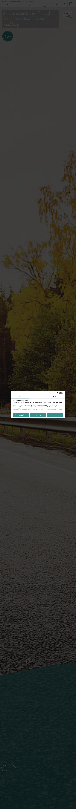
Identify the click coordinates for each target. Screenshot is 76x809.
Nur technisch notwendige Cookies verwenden (21, 415)
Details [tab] (38, 396)
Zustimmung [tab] (20, 396)
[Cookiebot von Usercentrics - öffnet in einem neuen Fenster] (58, 393)
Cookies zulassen (55, 415)
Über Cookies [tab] (56, 396)
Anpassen (37, 415)
